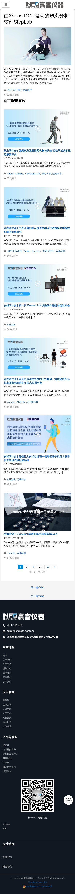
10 (47, 566)
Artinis (10, 173)
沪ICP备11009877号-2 (37, 882)
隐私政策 (6, 824)
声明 (4, 828)
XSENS (17, 90)
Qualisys (36, 251)
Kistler (27, 251)
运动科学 (27, 90)
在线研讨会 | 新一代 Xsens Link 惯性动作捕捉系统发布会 (37, 305)
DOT (9, 90)
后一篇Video (37, 596)
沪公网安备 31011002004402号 (39, 886)
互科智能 (7, 857)
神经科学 (46, 173)
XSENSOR (48, 251)
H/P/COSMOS (32, 173)
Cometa (19, 173)
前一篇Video (37, 587)
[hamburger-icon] (6, 5)
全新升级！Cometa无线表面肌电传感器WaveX (30, 533)
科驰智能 (7, 866)
